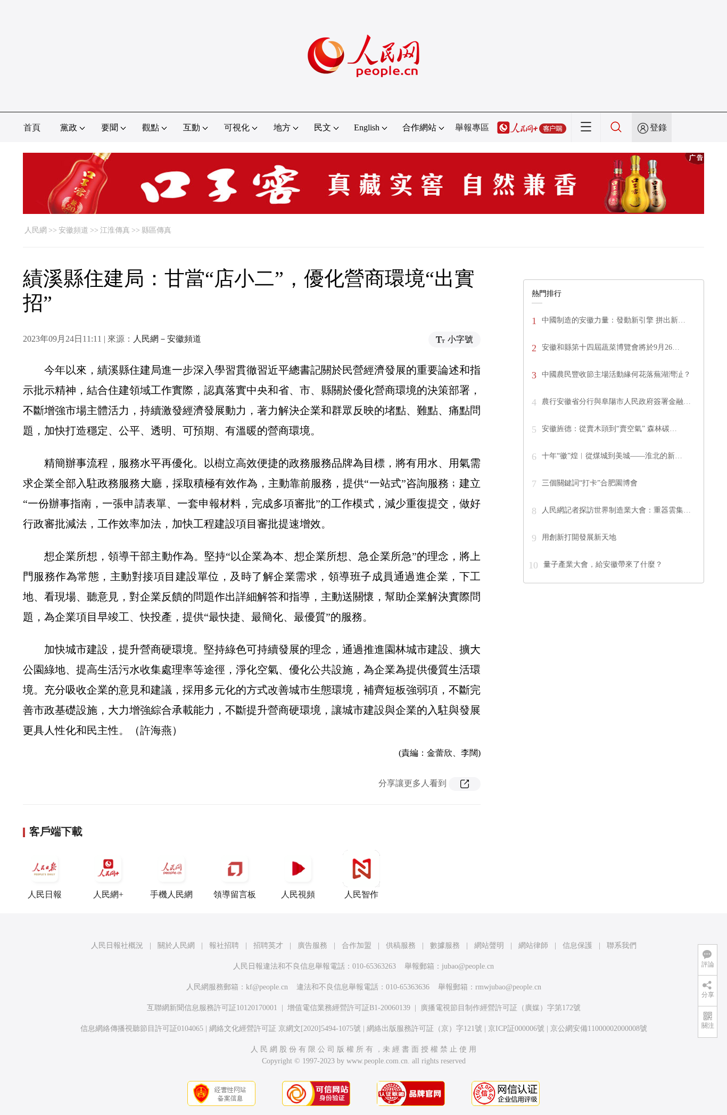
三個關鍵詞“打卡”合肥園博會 (590, 483)
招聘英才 (268, 945)
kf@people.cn (267, 987)
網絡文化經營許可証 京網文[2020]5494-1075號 (285, 1029)
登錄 (658, 127)
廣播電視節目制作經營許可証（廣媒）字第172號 (500, 1008)
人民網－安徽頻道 (167, 338)
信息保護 (577, 945)
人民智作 (361, 894)
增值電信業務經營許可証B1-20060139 (348, 1008)
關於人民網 (176, 945)
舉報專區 (472, 127)
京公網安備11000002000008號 (598, 1029)
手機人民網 (171, 894)
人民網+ (108, 894)
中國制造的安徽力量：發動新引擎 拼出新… (613, 320)
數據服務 (445, 945)
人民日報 (45, 894)
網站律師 (533, 945)
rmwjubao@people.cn (508, 987)
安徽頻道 (73, 230)
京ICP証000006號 (516, 1029)
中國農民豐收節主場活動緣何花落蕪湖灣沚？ (616, 374)
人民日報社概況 (117, 945)
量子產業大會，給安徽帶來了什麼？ (603, 564)
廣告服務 (312, 945)
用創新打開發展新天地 (579, 537)
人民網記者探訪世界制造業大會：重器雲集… (616, 510)
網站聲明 (489, 945)
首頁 (31, 127)
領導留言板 (234, 894)
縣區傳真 (156, 230)
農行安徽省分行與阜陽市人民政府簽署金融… (616, 402)
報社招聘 (224, 945)
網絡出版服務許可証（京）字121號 (424, 1029)
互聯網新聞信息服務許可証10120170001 (212, 1008)
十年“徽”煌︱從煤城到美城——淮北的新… (612, 456)
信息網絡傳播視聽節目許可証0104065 (141, 1029)
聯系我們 (622, 945)
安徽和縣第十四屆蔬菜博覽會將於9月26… (611, 347)
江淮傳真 (115, 230)
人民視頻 (298, 894)
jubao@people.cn (468, 966)
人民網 (35, 230)
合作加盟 (356, 945)
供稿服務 (401, 945)
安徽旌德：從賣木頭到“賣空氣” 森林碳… (609, 429)
